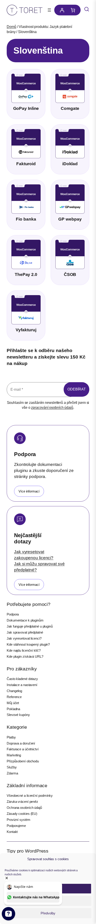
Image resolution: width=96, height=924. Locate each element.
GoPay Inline (26, 108)
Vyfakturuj (26, 329)
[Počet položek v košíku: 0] (74, 10)
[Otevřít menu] (49, 10)
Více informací (29, 491)
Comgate (70, 108)
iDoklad (70, 163)
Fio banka (26, 219)
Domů (11, 27)
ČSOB (70, 274)
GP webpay (69, 219)
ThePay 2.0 (26, 274)
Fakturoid (26, 163)
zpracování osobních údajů (52, 407)
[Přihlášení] (60, 10)
